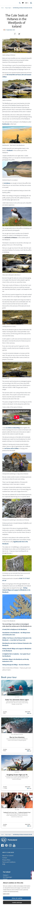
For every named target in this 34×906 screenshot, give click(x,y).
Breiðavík (10, 150)
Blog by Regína (8, 7)
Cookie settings (17, 902)
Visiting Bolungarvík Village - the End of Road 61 (15, 665)
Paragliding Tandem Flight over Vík (17, 775)
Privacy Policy (6, 860)
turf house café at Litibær (11, 448)
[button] (27, 3)
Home (2, 7)
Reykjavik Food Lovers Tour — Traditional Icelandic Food (17, 812)
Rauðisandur (5, 124)
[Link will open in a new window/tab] (2, 845)
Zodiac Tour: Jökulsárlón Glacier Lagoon (17, 700)
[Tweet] (19, 33)
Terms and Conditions (8, 862)
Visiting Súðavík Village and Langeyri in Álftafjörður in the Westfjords (16, 590)
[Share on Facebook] (14, 33)
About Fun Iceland (7, 855)
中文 (3, 864)
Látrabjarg (7, 183)
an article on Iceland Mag (13, 428)
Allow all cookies (17, 898)
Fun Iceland (7, 3)
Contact (4, 858)
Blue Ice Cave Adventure (17, 737)
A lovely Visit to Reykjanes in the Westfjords (14, 629)
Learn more (6, 893)
